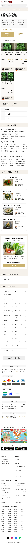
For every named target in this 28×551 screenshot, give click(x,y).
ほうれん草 (5, 341)
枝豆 (16, 291)
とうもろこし (18, 324)
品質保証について (5, 463)
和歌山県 (10, 523)
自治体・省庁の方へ (19, 476)
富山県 (22, 515)
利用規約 (3, 490)
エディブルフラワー (6, 295)
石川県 (2, 517)
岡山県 (2, 525)
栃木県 (2, 513)
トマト (4, 327)
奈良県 (2, 523)
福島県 (15, 511)
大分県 (22, 529)
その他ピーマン (6, 279)
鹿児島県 (10, 531)
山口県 (15, 525)
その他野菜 (5, 320)
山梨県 (15, 517)
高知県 (15, 527)
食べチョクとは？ (5, 459)
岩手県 (15, 509)
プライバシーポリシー (6, 492)
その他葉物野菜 (6, 315)
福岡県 (22, 527)
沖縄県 (15, 531)
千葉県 (22, 513)
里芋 (3, 307)
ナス (16, 327)
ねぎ (16, 331)
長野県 (22, 517)
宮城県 (22, 509)
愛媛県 (9, 527)
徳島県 (22, 525)
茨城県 (22, 511)
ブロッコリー (18, 338)
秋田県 (2, 511)
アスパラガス (5, 291)
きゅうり (4, 303)
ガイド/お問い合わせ (5, 485)
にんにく (4, 331)
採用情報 (3, 502)
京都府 (9, 521)
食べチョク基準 (4, 461)
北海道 (2, 509)
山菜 (16, 307)
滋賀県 (2, 521)
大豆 (3, 324)
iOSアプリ (17, 500)
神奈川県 (10, 515)
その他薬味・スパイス (19, 316)
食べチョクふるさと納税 (20, 483)
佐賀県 (2, 529)
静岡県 (9, 519)
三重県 (22, 519)
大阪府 (15, 521)
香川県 (2, 527)
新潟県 (15, 515)
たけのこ (17, 320)
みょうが (17, 341)
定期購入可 (15, 40)
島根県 (22, 523)
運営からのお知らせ (5, 488)
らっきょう (5, 350)
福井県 (9, 517)
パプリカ (17, 334)
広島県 (9, 525)
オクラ (17, 294)
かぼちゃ (4, 300)
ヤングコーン (5, 345)
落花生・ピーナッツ (19, 345)
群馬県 (9, 513)
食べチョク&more (18, 497)
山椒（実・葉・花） (6, 311)
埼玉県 (15, 513)
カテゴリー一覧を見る (14, 358)
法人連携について (18, 474)
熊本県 (15, 529)
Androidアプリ (18, 502)
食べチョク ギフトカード (20, 495)
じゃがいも (18, 310)
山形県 (9, 511)
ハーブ (4, 334)
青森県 (9, 509)
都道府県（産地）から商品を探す (9, 506)
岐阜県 (2, 519)
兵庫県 (22, 521)
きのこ (17, 300)
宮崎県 (2, 531)
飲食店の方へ (4, 466)
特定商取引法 (4, 495)
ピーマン (4, 338)
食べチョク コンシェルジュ (20, 489)
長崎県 (9, 529)
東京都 (2, 515)
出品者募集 (17, 459)
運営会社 (3, 483)
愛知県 (15, 519)
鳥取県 (15, 523)
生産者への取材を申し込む (20, 466)
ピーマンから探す (7, 29)
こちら (16, 371)
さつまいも (18, 303)
